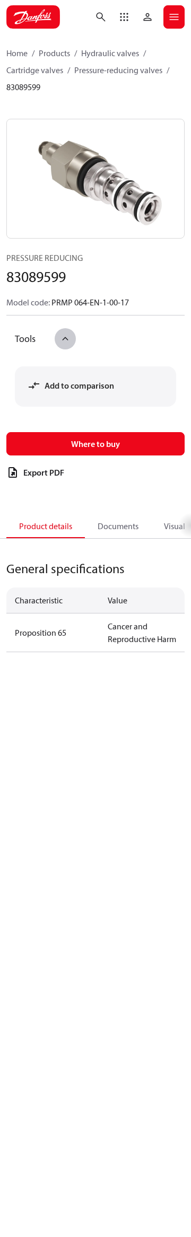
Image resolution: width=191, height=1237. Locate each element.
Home (17, 53)
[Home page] (33, 17)
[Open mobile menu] (174, 17)
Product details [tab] (45, 526)
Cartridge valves (34, 70)
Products (54, 53)
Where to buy (95, 443)
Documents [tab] (118, 526)
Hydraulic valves (110, 53)
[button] (124, 17)
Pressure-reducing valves (118, 70)
